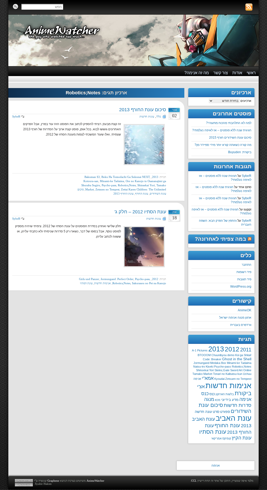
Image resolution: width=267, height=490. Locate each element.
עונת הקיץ (241, 438)
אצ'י (201, 386)
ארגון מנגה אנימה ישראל (235, 317)
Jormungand (201, 362)
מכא (217, 399)
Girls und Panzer (89, 279)
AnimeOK (244, 310)
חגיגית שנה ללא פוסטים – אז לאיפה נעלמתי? (221, 130)
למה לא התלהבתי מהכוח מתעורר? (228, 123)
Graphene (53, 480)
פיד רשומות (243, 272)
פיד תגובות (244, 279)
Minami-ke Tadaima (112, 181)
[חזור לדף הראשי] (133, 40)
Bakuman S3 (92, 176)
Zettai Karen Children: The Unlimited (143, 189)
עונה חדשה (203, 412)
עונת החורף (141, 193)
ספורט (225, 412)
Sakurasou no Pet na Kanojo (149, 283)
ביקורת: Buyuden (239, 152)
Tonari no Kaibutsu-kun (227, 373)
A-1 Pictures (200, 350)
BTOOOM (204, 355)
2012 (155, 279)
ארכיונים (245, 101)
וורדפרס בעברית (240, 325)
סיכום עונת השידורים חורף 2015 (230, 137)
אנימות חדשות (102, 283)
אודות (237, 73)
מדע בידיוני (230, 400)
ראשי (251, 73)
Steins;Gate (222, 370)
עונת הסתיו (86, 283)
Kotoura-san (90, 181)
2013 (155, 176)
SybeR (16, 116)
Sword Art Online (240, 370)
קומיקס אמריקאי (221, 438)
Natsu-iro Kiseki (203, 366)
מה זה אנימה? (196, 73)
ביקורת (243, 393)
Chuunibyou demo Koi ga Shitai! (231, 355)
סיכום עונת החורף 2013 (142, 109)
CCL (194, 480)
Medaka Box (218, 362)
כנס (212, 394)
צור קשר (220, 73)
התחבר (246, 264)
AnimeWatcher (95, 480)
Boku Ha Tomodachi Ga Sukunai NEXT (125, 176)
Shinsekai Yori (146, 185)
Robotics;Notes (127, 185)
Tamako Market (202, 373)
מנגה (209, 399)
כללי (158, 116)
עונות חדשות (146, 116)
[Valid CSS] (24, 484)
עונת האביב (233, 418)
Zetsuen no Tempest (107, 189)
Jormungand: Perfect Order (117, 279)
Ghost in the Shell (236, 359)
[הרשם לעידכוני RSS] (249, 7)
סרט (216, 412)
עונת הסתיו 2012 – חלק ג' (140, 211)
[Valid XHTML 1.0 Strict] (24, 480)
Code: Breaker (212, 359)
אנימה (197, 378)
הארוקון (220, 394)
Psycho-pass (109, 185)
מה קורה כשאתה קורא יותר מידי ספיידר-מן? (223, 145)
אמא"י (208, 378)
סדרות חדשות (237, 405)
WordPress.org (240, 286)
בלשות (230, 394)
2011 (245, 349)
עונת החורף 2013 (123, 193)
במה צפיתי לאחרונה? (220, 239)
